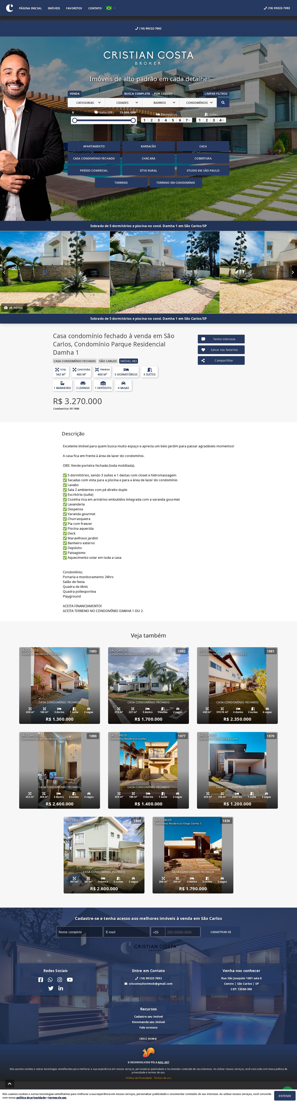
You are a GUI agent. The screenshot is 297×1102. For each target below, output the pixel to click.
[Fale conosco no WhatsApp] (50, 979)
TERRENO (121, 183)
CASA (203, 146)
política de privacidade (31, 1097)
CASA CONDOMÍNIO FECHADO (94, 158)
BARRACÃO (148, 146)
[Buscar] (223, 102)
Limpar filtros (216, 93)
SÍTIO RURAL (148, 170)
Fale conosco (148, 1027)
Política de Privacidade (139, 1078)
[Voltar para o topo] (9, 1084)
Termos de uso (162, 1078)
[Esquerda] (4, 272)
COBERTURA (203, 158)
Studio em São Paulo (203, 170)
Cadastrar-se (221, 932)
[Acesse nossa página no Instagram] (59, 979)
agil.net (163, 1062)
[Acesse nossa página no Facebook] (40, 979)
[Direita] (293, 272)
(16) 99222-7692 (150, 28)
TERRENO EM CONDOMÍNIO (175, 183)
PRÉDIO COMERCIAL (94, 170)
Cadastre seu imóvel (148, 1016)
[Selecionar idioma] (111, 8)
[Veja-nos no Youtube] (70, 979)
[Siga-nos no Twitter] (51, 988)
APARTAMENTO (94, 146)
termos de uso (57, 1097)
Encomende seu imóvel (148, 1022)
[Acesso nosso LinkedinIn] (60, 988)
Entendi (285, 1096)
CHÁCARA (148, 158)
